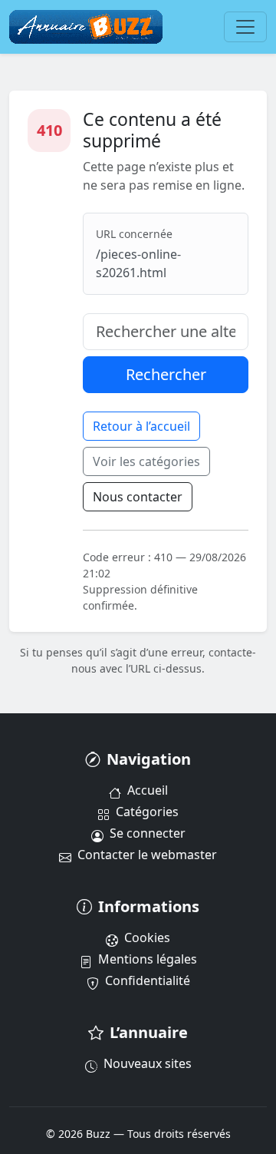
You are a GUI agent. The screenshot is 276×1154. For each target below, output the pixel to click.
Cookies (147, 937)
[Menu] (245, 27)
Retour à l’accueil (141, 426)
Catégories (147, 811)
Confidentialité (147, 980)
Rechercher (166, 374)
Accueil (147, 790)
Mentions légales (147, 959)
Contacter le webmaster (147, 854)
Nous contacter (137, 496)
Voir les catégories (146, 461)
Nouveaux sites (148, 1063)
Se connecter (148, 833)
